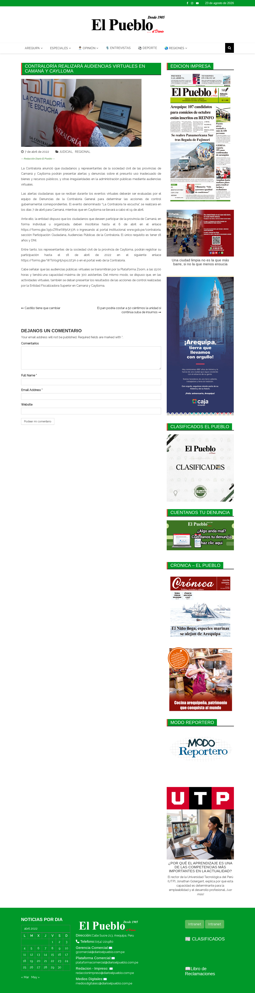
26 (31, 967)
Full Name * (29, 375)
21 (45, 961)
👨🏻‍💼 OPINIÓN (86, 48)
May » (35, 977)
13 (38, 954)
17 (66, 954)
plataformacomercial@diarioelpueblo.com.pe (107, 962)
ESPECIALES (59, 48)
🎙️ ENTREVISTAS (118, 48)
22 (52, 961)
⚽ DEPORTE (147, 48)
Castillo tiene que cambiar (42, 308)
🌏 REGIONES (174, 48)
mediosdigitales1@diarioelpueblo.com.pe (104, 983)
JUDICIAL (66, 152)
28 (45, 967)
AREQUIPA (32, 48)
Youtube (197, 3)
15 (52, 954)
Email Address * (32, 390)
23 (59, 961)
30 (59, 967)
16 (59, 954)
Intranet (194, 924)
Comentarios (30, 343)
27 (38, 967)
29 (52, 967)
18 (24, 961)
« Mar (25, 977)
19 (31, 961)
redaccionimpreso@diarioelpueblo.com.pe (105, 973)
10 (66, 948)
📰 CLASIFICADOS (205, 938)
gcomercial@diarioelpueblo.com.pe (100, 952)
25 (24, 967)
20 (38, 961)
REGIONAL (82, 152)
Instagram (192, 3)
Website (26, 404)
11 (24, 954)
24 (66, 961)
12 (31, 954)
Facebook (187, 3)
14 (45, 954)
